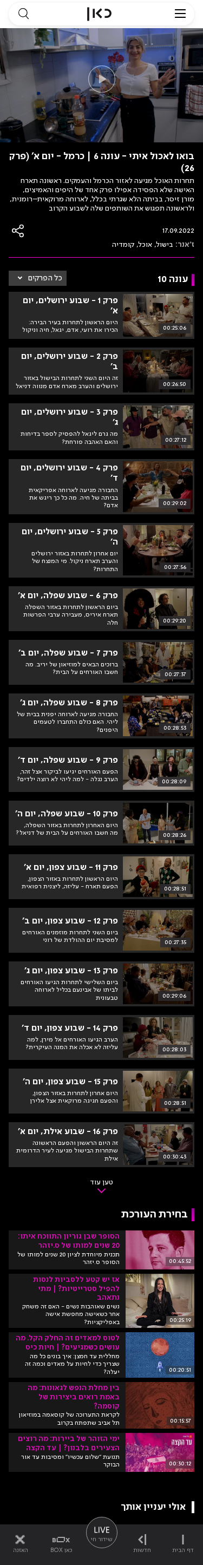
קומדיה (123, 244)
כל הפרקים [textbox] (45, 278)
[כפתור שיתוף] (18, 230)
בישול (164, 244)
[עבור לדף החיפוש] (23, 14)
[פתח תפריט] (180, 14)
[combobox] (38, 278)
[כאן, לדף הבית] (99, 14)
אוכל (145, 244)
